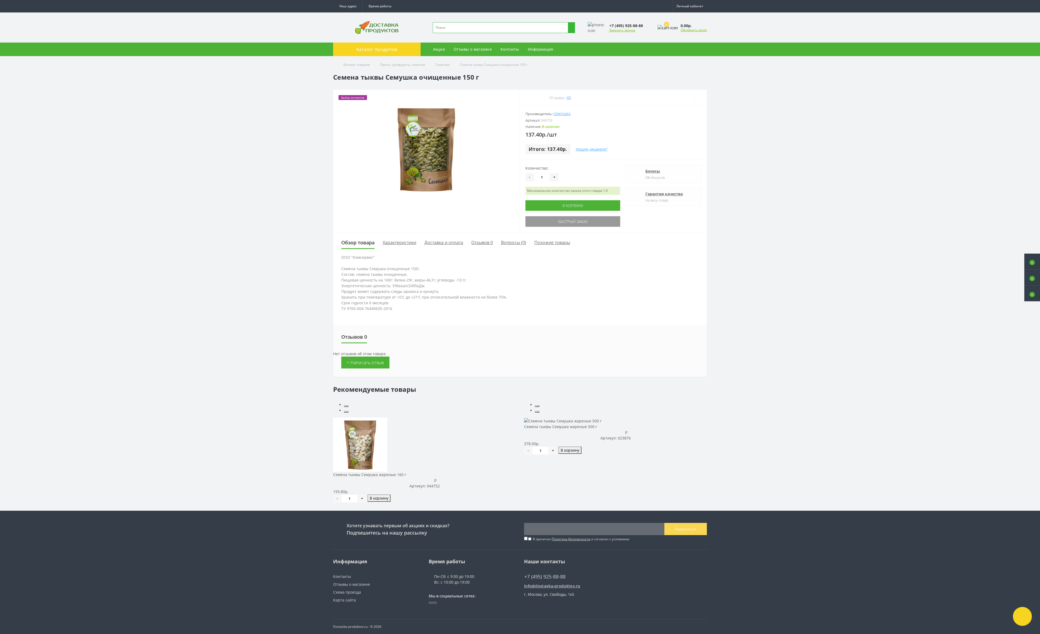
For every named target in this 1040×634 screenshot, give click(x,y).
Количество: (536, 168)
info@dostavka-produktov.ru (552, 585)
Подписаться (685, 529)
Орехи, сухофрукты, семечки (402, 64)
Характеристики (399, 242)
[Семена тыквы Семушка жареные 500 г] (563, 420)
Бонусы (652, 171)
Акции (439, 49)
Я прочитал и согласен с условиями (581, 539)
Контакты (509, 49)
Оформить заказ (694, 30)
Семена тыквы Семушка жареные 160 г (369, 474)
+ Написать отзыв (365, 362)
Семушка (562, 113)
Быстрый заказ (572, 221)
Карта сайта (344, 600)
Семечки (442, 64)
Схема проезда (347, 592)
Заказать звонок (622, 30)
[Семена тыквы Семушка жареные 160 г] (360, 444)
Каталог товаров (356, 64)
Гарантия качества (664, 193)
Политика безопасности (571, 539)
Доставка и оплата (443, 242)
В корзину (573, 205)
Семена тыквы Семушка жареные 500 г (560, 426)
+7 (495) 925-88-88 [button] (545, 577)
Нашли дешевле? (591, 149)
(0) (569, 97)
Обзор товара (358, 242)
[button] (379, 6)
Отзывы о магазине (473, 49)
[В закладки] (688, 97)
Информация (540, 49)
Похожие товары (552, 242)
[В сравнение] (701, 97)
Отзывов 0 (482, 242)
